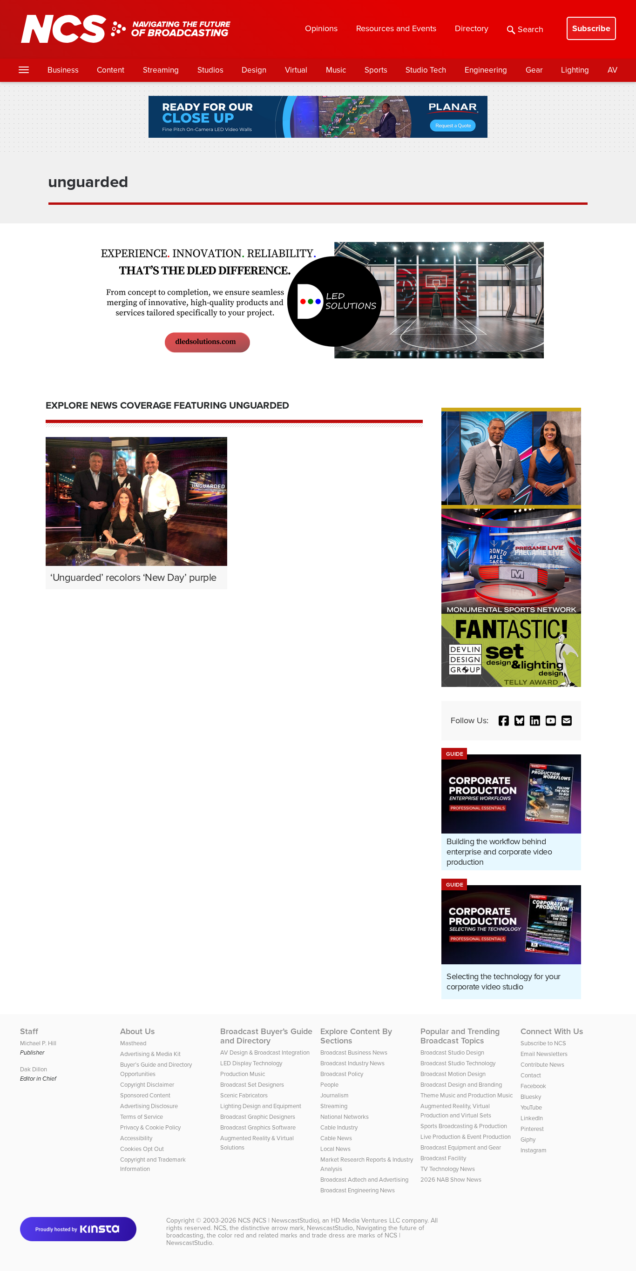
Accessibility (136, 1138)
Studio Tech (426, 70)
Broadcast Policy (341, 1073)
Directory (471, 28)
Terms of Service (141, 1116)
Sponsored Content (145, 1095)
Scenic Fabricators (244, 1095)
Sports (376, 70)
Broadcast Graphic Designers (257, 1116)
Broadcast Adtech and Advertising (364, 1179)
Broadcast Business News (353, 1052)
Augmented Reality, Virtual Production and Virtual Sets (455, 1111)
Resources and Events (396, 28)
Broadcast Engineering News (357, 1190)
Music (336, 70)
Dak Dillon (33, 1069)
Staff (29, 1031)
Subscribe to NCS (543, 1043)
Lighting (575, 70)
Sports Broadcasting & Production (463, 1126)
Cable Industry (339, 1127)
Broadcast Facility (443, 1158)
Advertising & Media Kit (150, 1053)
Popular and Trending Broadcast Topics (460, 1036)
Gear (534, 70)
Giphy (528, 1139)
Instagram (534, 1150)
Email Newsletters (544, 1053)
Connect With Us (552, 1031)
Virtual (296, 70)
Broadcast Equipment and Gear (460, 1147)
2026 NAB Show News (450, 1179)
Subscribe (591, 28)
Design (254, 70)
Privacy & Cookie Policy (150, 1127)
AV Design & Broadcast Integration (265, 1052)
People (329, 1084)
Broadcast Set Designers (252, 1084)
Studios (210, 70)
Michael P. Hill (38, 1043)
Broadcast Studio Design (452, 1052)
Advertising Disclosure (149, 1106)
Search (530, 29)
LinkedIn (532, 1118)
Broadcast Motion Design (453, 1073)
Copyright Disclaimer (147, 1084)
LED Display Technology (251, 1063)
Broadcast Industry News (352, 1063)
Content (110, 70)
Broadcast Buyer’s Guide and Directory (266, 1036)
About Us (137, 1031)
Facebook (533, 1086)
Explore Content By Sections (356, 1036)
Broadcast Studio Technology (457, 1063)
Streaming (161, 70)
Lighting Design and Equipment (260, 1106)
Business (63, 70)
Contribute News (542, 1064)
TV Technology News (447, 1168)
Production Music (242, 1073)
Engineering (486, 70)
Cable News (336, 1138)
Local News (335, 1148)
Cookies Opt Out (142, 1148)
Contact (531, 1075)
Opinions (321, 28)
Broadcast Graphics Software (258, 1127)
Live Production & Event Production (465, 1136)
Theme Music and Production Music (466, 1095)
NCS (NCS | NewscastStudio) (278, 1220)
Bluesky (531, 1096)
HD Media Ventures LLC (365, 1220)
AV (612, 70)
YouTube (531, 1107)
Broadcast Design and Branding (461, 1084)
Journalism (334, 1095)
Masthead (133, 1043)
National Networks (344, 1116)
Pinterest (532, 1128)
